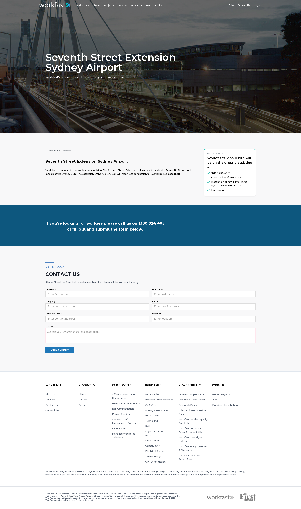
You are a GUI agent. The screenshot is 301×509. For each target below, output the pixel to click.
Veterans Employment (191, 394)
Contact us (51, 405)
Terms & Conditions (69, 496)
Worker (83, 399)
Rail (147, 426)
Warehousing (153, 456)
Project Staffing (121, 414)
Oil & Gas (150, 405)
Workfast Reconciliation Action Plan (192, 457)
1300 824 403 (151, 223)
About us (50, 394)
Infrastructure (153, 415)
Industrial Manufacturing (159, 399)
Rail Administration (123, 408)
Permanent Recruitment (126, 403)
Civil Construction (155, 461)
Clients (83, 394)
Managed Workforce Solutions (123, 435)
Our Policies (52, 410)
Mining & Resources (156, 410)
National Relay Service (158, 498)
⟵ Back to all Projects (58, 150)
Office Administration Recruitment (124, 396)
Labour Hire (119, 428)
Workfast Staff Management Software (125, 421)
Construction (152, 445)
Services (83, 405)
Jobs (214, 399)
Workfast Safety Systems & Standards (193, 448)
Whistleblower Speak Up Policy (193, 412)
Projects (50, 399)
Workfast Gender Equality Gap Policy (193, 421)
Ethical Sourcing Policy (192, 399)
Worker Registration (223, 394)
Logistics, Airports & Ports (156, 433)
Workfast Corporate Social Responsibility (190, 430)
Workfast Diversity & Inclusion (190, 439)
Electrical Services (155, 451)
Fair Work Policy (188, 405)
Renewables (152, 394)
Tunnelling (151, 420)
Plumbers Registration (225, 405)
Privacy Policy (85, 496)
